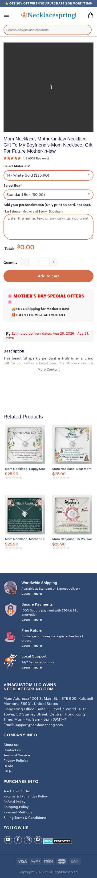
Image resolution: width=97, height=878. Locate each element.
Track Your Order (17, 791)
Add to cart (48, 276)
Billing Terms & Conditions (25, 818)
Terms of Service (17, 755)
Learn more (31, 594)
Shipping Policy (16, 807)
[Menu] (6, 15)
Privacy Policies (16, 760)
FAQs (8, 771)
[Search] (84, 30)
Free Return (31, 630)
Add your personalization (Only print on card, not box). (47, 205)
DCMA (8, 766)
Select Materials (17, 166)
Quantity (10, 262)
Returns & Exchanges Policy (26, 796)
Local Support (34, 656)
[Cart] (90, 15)
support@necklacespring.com (39, 725)
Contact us (12, 750)
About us (11, 744)
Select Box (13, 185)
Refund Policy (14, 802)
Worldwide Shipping (39, 583)
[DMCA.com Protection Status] (57, 841)
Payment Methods (18, 812)
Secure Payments (37, 604)
